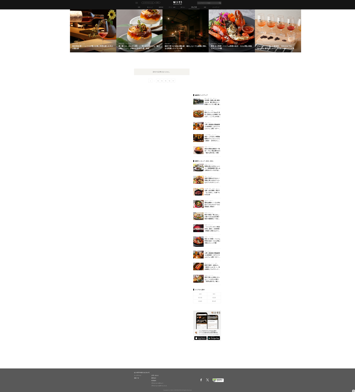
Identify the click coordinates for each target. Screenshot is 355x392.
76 (169, 81)
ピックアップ (216, 7)
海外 (214, 294)
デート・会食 (172, 7)
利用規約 (153, 380)
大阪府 (214, 297)
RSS (158, 2)
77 (173, 81)
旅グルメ (183, 7)
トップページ (137, 375)
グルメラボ (194, 7)
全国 (200, 294)
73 (158, 81)
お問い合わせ (155, 375)
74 (162, 81)
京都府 (200, 301)
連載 (205, 7)
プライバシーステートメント (159, 385)
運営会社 (153, 378)
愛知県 (214, 301)
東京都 (200, 297)
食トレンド (150, 7)
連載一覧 (136, 378)
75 (165, 81)
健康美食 (161, 7)
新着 (139, 7)
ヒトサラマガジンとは (148, 2)
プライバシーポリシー (157, 383)
